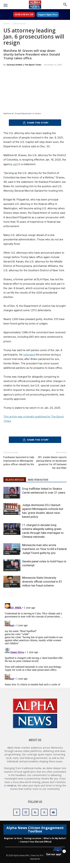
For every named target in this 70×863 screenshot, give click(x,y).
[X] (44, 812)
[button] (5, 5)
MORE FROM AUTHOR (38, 479)
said (15, 164)
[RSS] (35, 812)
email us (11, 785)
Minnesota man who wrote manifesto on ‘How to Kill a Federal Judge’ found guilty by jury (44, 549)
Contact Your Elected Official (35, 841)
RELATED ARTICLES (14, 479)
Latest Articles (19, 23)
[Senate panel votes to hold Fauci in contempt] (11, 565)
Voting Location (32, 838)
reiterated (29, 354)
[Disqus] (35, 644)
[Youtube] (53, 812)
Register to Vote (13, 838)
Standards (35, 858)
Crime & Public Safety (10, 496)
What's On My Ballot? (54, 838)
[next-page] (11, 594)
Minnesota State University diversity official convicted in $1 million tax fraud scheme (42, 581)
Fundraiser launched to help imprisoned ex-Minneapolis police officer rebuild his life (18, 461)
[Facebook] (16, 812)
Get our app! (53, 854)
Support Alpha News (47, 14)
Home (6, 23)
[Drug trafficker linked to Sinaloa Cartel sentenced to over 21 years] (11, 493)
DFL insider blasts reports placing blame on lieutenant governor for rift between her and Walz (51, 462)
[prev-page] (5, 594)
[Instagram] (25, 812)
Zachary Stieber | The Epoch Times (23, 64)
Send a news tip (24, 14)
